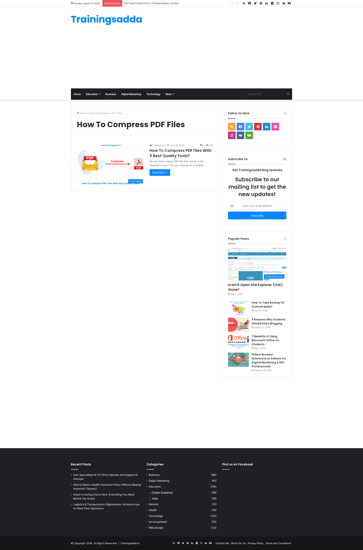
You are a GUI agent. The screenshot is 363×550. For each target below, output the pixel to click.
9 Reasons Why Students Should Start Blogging (269, 321)
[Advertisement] (181, 59)
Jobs (155, 498)
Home (77, 94)
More (169, 94)
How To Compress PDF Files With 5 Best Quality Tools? (181, 153)
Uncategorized (158, 521)
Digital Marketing (131, 94)
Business (110, 94)
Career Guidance (162, 492)
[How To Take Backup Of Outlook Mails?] (238, 308)
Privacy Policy (256, 543)
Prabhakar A (158, 145)
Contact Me (222, 543)
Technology (153, 94)
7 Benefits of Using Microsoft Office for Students (265, 340)
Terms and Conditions (278, 543)
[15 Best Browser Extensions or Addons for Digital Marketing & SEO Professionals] (238, 360)
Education (92, 94)
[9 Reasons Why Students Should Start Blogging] (238, 325)
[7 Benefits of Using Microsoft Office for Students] (238, 341)
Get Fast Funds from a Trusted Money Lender (151, 3)
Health (153, 510)
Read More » (159, 172)
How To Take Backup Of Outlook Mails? (268, 304)
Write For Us (238, 543)
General (153, 504)
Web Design (156, 527)
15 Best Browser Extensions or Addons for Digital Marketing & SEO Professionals (269, 360)
